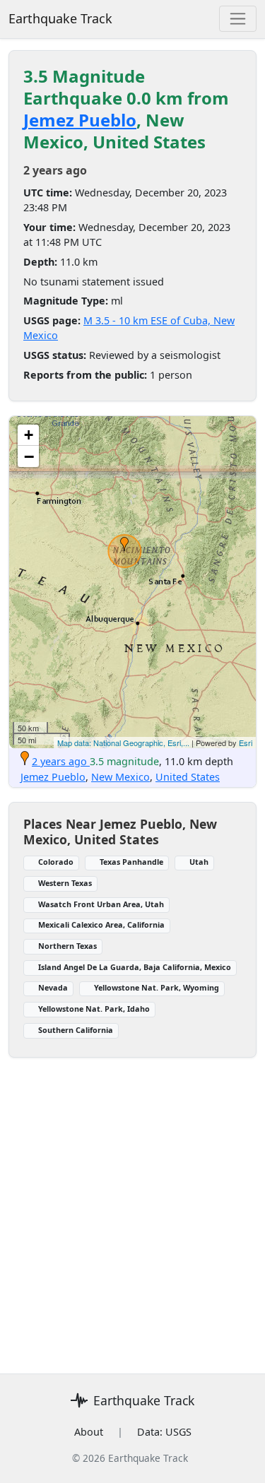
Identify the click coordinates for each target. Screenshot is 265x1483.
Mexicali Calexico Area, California (101, 924)
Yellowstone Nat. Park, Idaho (94, 1008)
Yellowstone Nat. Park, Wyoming (156, 987)
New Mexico (120, 777)
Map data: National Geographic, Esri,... (123, 742)
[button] (124, 544)
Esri (245, 742)
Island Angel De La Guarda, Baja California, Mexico (134, 967)
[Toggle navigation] (238, 19)
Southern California (75, 1029)
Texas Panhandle (131, 861)
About (88, 1431)
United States (187, 777)
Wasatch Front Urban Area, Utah (101, 904)
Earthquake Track (60, 18)
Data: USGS (164, 1431)
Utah (198, 861)
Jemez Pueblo (79, 119)
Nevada (53, 987)
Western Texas (65, 883)
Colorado (55, 861)
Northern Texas (67, 945)
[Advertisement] (132, 1228)
